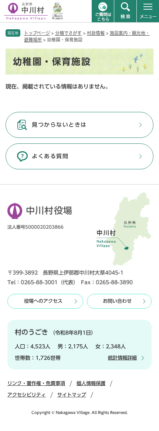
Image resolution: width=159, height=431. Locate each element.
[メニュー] (148, 11)
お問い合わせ (117, 301)
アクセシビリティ (26, 394)
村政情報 (96, 33)
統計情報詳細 (122, 357)
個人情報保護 (91, 383)
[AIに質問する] (103, 11)
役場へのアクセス (43, 301)
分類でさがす (68, 33)
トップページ (37, 33)
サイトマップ (71, 394)
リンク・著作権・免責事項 (36, 383)
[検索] (125, 11)
